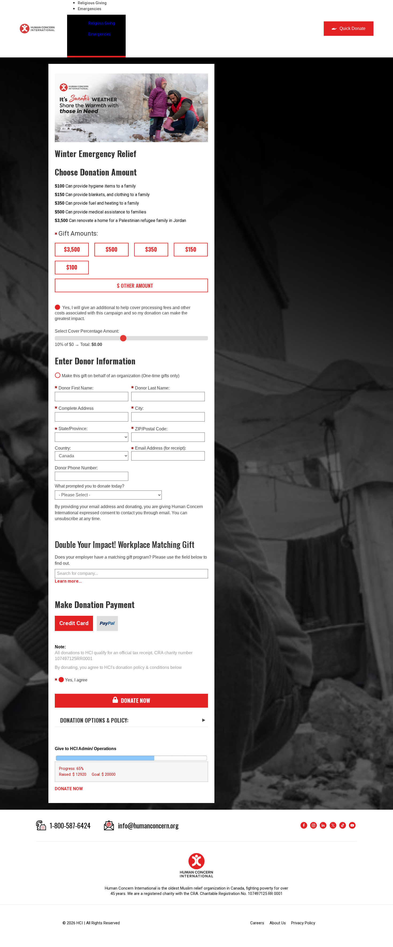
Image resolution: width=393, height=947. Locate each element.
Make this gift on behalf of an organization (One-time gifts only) (120, 375)
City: (139, 408)
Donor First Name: (76, 388)
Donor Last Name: (152, 388)
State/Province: (73, 429)
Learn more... (68, 581)
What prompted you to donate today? (89, 486)
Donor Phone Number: (76, 468)
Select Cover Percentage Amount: (87, 331)
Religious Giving (92, 3)
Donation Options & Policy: (94, 720)
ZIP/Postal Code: (151, 429)
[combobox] (131, 573)
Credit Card (73, 623)
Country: (63, 448)
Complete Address (76, 408)
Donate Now (135, 700)
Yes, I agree (76, 680)
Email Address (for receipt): (160, 448)
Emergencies (89, 9)
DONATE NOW (69, 788)
